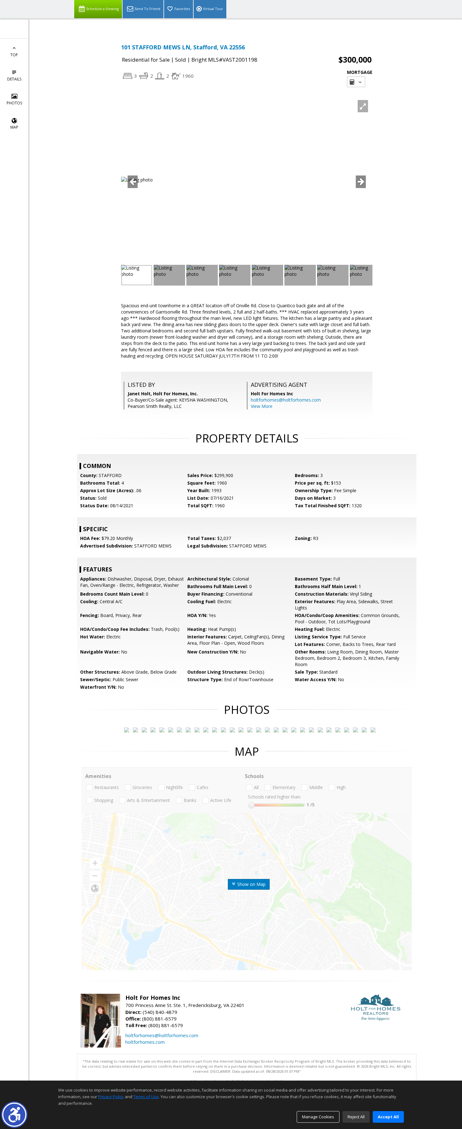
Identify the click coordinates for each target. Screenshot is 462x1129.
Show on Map (251, 884)
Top (14, 55)
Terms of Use (146, 1096)
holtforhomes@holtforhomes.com (286, 400)
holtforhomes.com (145, 1042)
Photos (14, 103)
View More (261, 406)
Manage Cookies (318, 1117)
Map (14, 127)
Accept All (388, 1117)
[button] (14, 1115)
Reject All (356, 1117)
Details (14, 79)
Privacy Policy (111, 1096)
